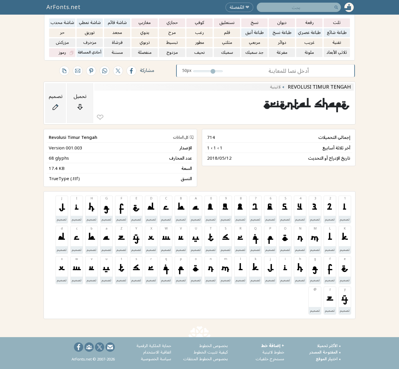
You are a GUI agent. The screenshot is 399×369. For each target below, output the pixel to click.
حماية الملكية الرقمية (153, 345)
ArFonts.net (63, 7)
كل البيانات (180, 137)
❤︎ (100, 117)
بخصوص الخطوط (213, 345)
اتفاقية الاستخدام (157, 352)
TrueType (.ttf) (64, 178)
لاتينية (275, 86)
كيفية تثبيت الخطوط (211, 352)
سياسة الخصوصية (156, 358)
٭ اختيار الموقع (328, 358)
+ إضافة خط (272, 345)
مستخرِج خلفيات (270, 358)
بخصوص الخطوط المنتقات (205, 358)
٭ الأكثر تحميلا (329, 345)
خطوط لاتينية (273, 352)
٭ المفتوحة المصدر (325, 352)
